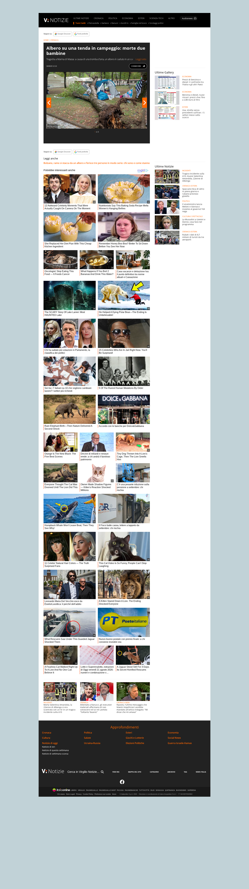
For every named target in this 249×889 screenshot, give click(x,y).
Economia (173, 732)
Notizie (56, 771)
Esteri (129, 732)
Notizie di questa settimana (55, 750)
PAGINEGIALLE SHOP (107, 790)
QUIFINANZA (170, 790)
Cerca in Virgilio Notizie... (83, 771)
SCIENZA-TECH (156, 18)
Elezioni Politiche (135, 743)
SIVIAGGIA (160, 790)
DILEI (152, 790)
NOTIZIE (59, 20)
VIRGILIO (81, 790)
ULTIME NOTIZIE (81, 18)
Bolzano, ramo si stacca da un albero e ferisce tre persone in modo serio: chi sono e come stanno (97, 163)
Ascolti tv (125, 23)
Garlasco (105, 23)
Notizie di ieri (48, 746)
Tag (185, 772)
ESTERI (141, 18)
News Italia (201, 772)
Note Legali (70, 794)
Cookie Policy (88, 794)
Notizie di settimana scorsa (55, 753)
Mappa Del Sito (134, 772)
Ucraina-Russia (92, 743)
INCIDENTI (48, 702)
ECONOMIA (127, 18)
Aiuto (114, 794)
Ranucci (115, 23)
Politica (88, 732)
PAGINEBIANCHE (131, 790)
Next (144, 103)
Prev (48, 103)
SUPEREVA (191, 790)
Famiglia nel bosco (139, 23)
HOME (46, 40)
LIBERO (74, 790)
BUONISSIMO (181, 790)
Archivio (171, 772)
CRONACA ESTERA (189, 186)
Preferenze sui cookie (103, 794)
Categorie (154, 772)
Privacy (79, 794)
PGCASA (120, 790)
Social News (174, 737)
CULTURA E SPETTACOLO (192, 216)
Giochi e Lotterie (135, 737)
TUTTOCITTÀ (144, 790)
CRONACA (98, 18)
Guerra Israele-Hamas (180, 743)
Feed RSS (115, 772)
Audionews (187, 18)
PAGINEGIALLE (92, 790)
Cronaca (46, 732)
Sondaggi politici (156, 23)
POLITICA (113, 18)
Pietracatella (93, 23)
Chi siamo (61, 794)
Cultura (46, 737)
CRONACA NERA (123, 702)
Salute (87, 737)
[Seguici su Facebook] (122, 783)
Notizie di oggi (50, 743)
